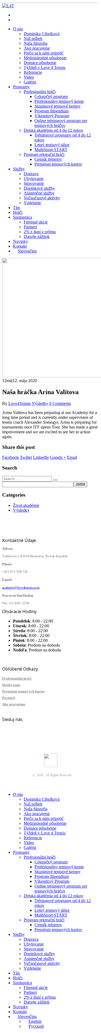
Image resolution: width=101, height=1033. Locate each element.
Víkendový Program (51, 115)
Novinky (20, 241)
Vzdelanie (32, 202)
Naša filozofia (35, 43)
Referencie (33, 72)
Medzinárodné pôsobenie (45, 58)
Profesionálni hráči (39, 91)
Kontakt (20, 246)
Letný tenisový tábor (51, 144)
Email (72, 457)
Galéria (30, 82)
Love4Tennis (19, 403)
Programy (21, 87)
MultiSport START (50, 149)
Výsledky (40, 403)
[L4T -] (8, 5)
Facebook (10, 457)
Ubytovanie (34, 178)
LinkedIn (41, 457)
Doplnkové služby (39, 188)
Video (29, 77)
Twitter (26, 457)
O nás (18, 29)
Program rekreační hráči (44, 154)
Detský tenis (11, 685)
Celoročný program (51, 96)
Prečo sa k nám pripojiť (44, 53)
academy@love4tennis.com (36, 15)
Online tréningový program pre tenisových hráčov (60, 123)
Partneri (30, 227)
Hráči (17, 212)
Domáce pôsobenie (40, 62)
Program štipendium (51, 111)
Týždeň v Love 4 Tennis (44, 67)
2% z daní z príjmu (40, 231)
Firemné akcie (36, 222)
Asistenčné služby (39, 193)
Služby (19, 169)
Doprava (31, 173)
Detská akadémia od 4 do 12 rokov (53, 130)
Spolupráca (22, 217)
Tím (16, 207)
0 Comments (60, 403)
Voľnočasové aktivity (42, 198)
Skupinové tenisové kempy (57, 106)
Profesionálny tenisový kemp (59, 101)
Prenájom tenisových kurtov (58, 164)
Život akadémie (26, 505)
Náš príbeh (33, 38)
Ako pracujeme (37, 48)
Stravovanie (34, 183)
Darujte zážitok (37, 236)
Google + (58, 457)
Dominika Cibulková (42, 33)
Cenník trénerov (48, 159)
